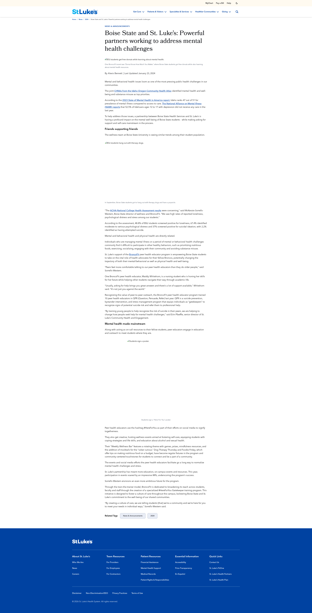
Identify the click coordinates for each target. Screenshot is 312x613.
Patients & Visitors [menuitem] (155, 11)
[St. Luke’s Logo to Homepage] (85, 11)
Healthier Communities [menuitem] (205, 11)
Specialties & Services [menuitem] (179, 11)
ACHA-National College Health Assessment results (135, 210)
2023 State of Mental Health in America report (146, 100)
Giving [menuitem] (225, 11)
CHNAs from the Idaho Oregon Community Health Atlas (142, 91)
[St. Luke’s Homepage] (82, 541)
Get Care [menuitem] (137, 11)
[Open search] (237, 12)
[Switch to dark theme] (236, 3)
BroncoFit (134, 254)
